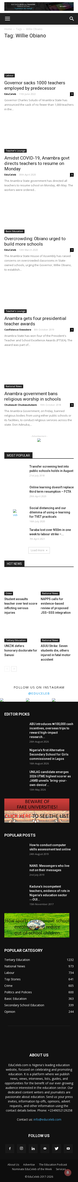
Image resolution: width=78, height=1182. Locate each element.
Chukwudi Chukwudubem (20, 404)
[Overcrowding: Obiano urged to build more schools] (39, 216)
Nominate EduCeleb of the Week (32, 1169)
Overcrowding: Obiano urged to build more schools (35, 241)
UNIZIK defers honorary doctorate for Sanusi (20, 650)
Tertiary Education (16, 640)
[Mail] (45, 1148)
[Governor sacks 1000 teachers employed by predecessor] (39, 60)
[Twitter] (56, 1148)
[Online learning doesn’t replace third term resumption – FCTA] (15, 492)
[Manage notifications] (67, 1172)
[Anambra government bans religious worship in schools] (39, 371)
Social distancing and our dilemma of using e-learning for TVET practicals (49, 512)
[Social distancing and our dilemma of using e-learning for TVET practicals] (15, 513)
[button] (72, 19)
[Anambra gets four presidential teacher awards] (39, 296)
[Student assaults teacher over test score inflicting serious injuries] (20, 584)
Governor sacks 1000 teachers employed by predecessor (34, 85)
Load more (37, 550)
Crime (9, 593)
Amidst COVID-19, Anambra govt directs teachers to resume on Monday (37, 163)
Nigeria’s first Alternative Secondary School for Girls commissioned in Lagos (48, 754)
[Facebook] (9, 1148)
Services (61, 1169)
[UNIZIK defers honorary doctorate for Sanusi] (20, 631)
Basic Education (14, 231)
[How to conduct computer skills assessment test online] (15, 850)
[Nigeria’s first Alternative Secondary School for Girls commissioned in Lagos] (15, 755)
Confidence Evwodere (17, 329)
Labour (9, 75)
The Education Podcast (53, 1164)
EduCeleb (10, 94)
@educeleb (39, 693)
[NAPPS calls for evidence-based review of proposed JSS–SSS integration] (57, 584)
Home (8, 29)
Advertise (29, 1164)
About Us (13, 1164)
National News (14, 386)
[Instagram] (21, 1148)
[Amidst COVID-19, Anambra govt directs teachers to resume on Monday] (39, 135)
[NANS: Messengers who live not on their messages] (15, 871)
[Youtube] (68, 1148)
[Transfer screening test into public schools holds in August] (15, 471)
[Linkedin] (33, 1148)
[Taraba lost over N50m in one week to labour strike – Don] (15, 535)
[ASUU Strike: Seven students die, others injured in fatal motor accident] (57, 631)
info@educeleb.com (47, 1119)
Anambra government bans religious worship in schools (32, 396)
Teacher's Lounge (15, 150)
